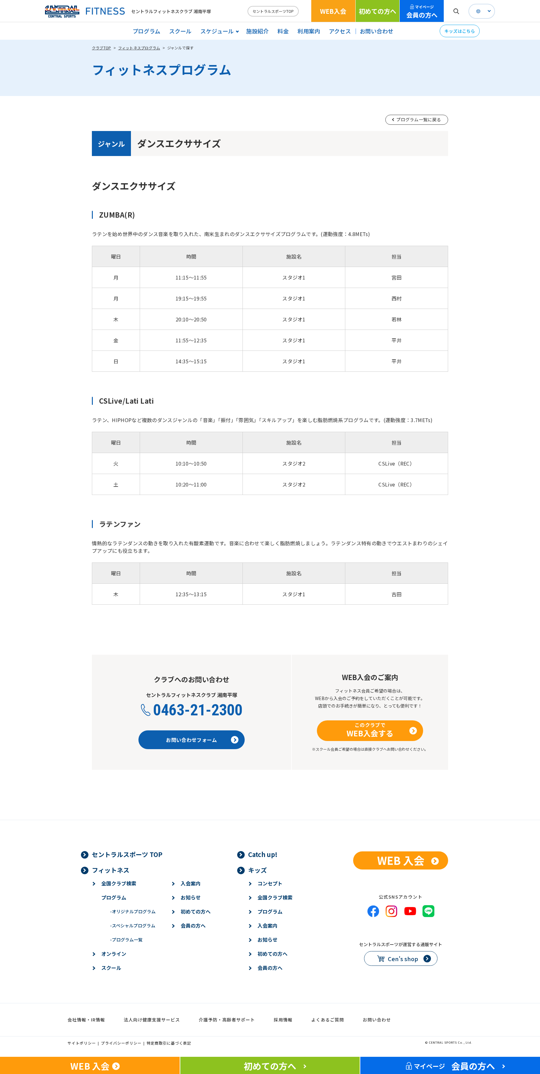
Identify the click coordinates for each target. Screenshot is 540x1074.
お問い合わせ (376, 31)
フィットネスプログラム (139, 47)
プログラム (146, 31)
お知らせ (191, 897)
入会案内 (191, 883)
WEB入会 (333, 11)
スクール (180, 31)
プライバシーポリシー (121, 1043)
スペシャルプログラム (132, 925)
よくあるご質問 (327, 1019)
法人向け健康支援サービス (152, 1019)
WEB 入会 (400, 860)
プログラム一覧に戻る (418, 119)
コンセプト (270, 883)
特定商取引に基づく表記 (169, 1043)
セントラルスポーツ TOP (127, 854)
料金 (283, 31)
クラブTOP (101, 47)
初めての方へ (377, 11)
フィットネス (110, 870)
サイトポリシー (82, 1043)
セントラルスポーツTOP (273, 11)
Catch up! (263, 854)
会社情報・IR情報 (86, 1019)
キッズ (257, 870)
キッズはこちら (459, 31)
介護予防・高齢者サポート (227, 1019)
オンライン (113, 953)
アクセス (340, 31)
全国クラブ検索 (118, 883)
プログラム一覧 (126, 939)
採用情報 (283, 1019)
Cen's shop (403, 959)
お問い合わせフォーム (191, 740)
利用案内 (309, 31)
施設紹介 (257, 31)
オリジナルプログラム (133, 911)
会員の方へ (422, 11)
